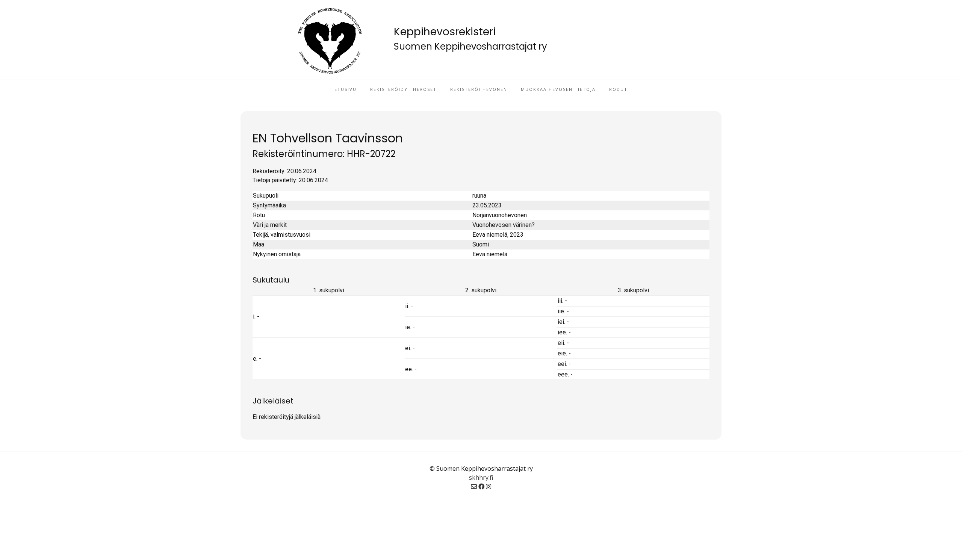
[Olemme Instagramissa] (488, 486)
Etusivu (345, 89)
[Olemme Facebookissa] (481, 486)
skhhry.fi (481, 477)
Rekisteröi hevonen (478, 89)
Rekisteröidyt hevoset (403, 89)
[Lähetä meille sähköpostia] (474, 486)
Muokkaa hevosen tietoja (558, 89)
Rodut (618, 89)
